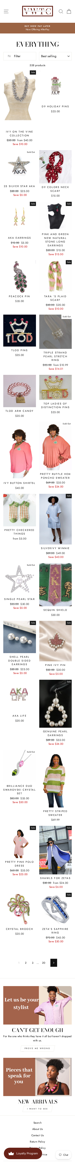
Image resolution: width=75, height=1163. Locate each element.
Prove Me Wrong (37, 1048)
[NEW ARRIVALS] (37, 1077)
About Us (37, 1129)
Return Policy (37, 1141)
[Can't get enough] (37, 1005)
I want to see (37, 1108)
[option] (37, 28)
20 (43, 963)
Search (37, 1123)
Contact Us (37, 1135)
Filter (16, 56)
